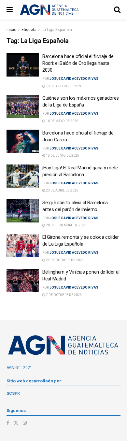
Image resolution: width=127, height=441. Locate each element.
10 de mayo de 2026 (61, 121)
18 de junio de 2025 (62, 155)
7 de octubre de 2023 (63, 295)
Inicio (11, 29)
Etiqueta (28, 29)
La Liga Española (57, 29)
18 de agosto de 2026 (63, 86)
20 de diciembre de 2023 (65, 225)
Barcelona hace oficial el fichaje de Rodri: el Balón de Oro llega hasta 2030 (77, 63)
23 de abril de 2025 (61, 190)
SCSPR (13, 393)
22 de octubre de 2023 (64, 260)
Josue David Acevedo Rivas (73, 78)
